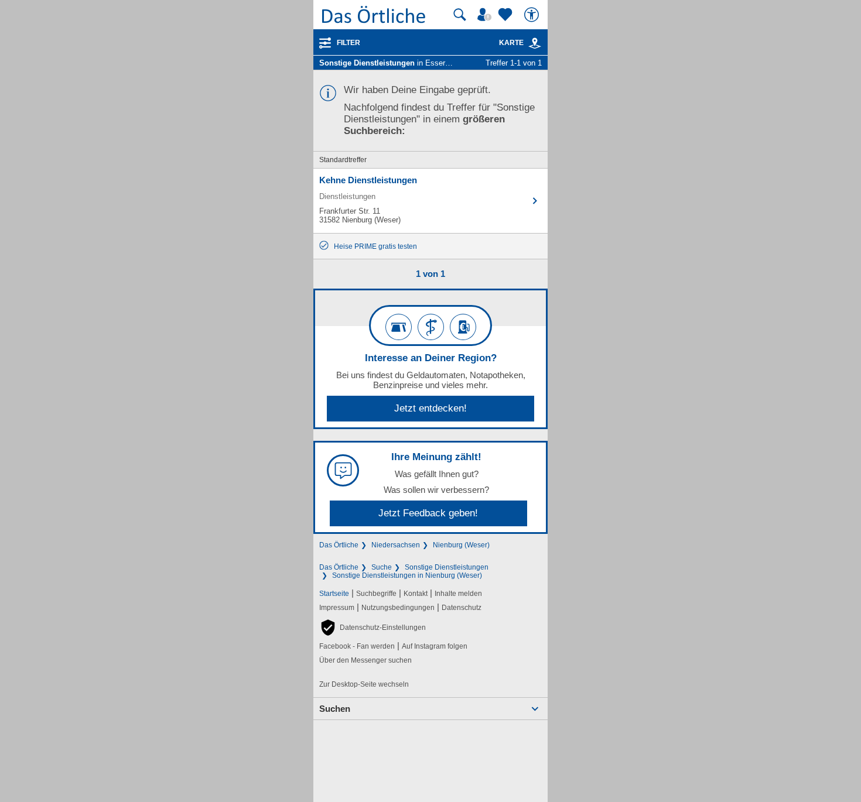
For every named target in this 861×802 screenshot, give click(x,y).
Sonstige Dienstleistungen (446, 567)
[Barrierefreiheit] (533, 14)
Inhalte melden (458, 593)
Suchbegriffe (376, 593)
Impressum (336, 608)
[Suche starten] (460, 14)
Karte (511, 43)
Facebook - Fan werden (357, 646)
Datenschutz (461, 608)
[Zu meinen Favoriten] (506, 14)
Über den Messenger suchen (365, 660)
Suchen (334, 709)
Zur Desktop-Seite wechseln (364, 684)
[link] (535, 43)
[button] (372, 627)
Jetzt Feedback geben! (428, 513)
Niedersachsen (395, 545)
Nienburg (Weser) (461, 545)
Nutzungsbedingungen (398, 608)
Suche (381, 567)
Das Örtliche (338, 545)
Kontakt (416, 593)
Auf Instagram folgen (434, 646)
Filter (348, 43)
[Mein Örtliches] (486, 14)
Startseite (334, 593)
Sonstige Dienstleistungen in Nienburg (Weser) (407, 575)
